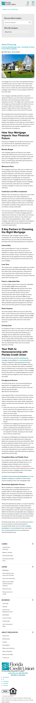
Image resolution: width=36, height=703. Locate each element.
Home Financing (9, 44)
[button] (33, 3)
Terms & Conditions (18, 698)
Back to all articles (10, 9)
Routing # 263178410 (18, 675)
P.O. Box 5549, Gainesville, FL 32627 (13, 671)
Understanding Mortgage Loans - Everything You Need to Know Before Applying (18, 48)
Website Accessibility (11, 700)
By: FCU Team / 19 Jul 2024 (11, 52)
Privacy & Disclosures (7, 698)
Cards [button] (4, 544)
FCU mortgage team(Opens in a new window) (16, 527)
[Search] (30, 22)
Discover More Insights (13, 18)
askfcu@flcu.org (13, 673)
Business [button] (6, 600)
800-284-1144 (23, 673)
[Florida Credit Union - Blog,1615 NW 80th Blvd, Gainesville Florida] (9, 3)
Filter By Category (11, 28)
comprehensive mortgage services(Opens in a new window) (15, 359)
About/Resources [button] (10, 632)
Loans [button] (4, 567)
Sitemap (26, 698)
